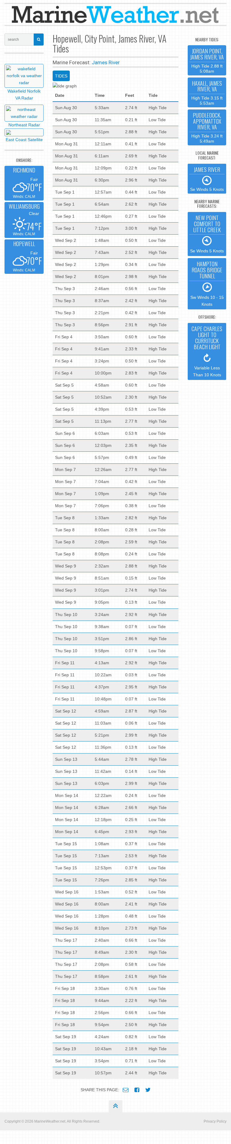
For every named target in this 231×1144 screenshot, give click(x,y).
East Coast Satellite (24, 139)
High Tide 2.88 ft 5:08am (207, 60)
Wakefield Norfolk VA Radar (24, 94)
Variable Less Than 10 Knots (207, 351)
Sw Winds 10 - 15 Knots (207, 283)
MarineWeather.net (49, 1121)
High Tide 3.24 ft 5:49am (207, 127)
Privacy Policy (215, 1121)
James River (106, 62)
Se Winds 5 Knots (207, 179)
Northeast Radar (24, 124)
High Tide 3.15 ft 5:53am (207, 92)
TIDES (61, 76)
